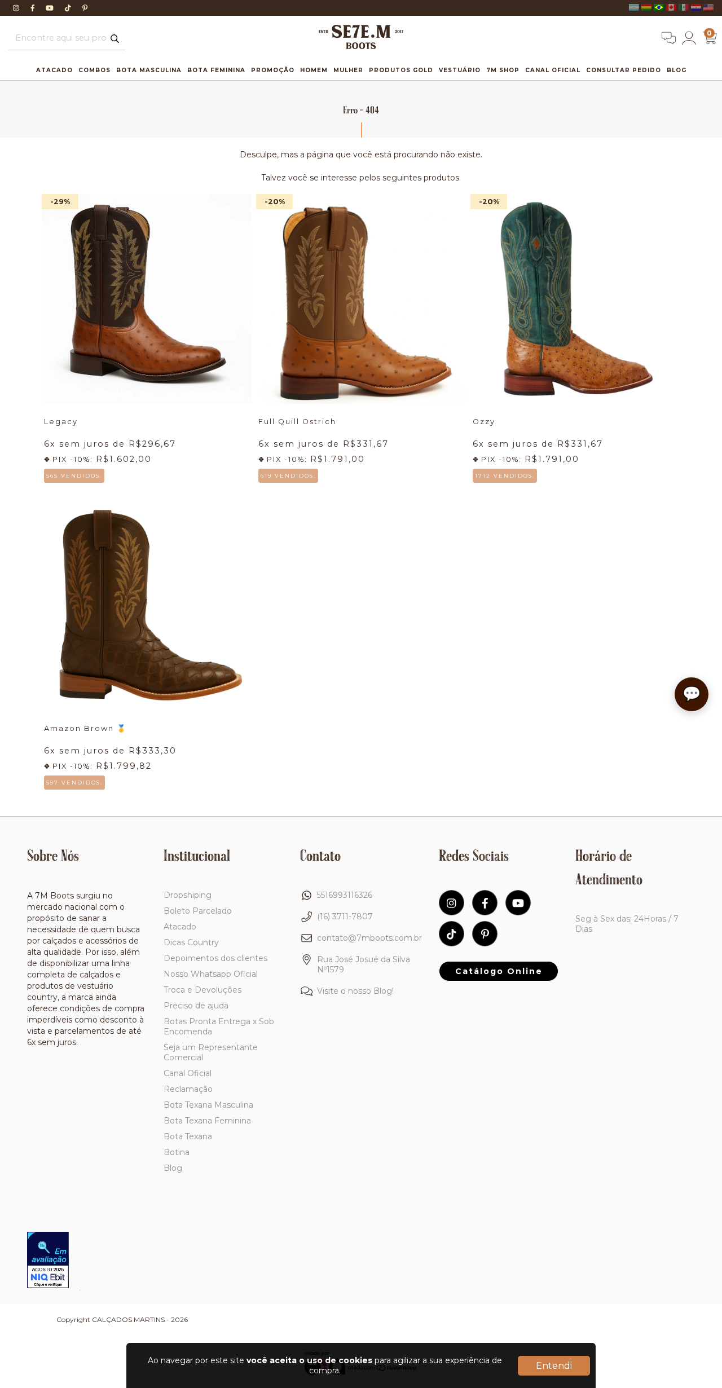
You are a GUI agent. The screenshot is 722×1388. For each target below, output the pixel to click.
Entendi (554, 1365)
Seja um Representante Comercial (211, 1052)
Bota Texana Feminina (207, 1121)
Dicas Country (191, 942)
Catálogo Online (499, 971)
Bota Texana (188, 1136)
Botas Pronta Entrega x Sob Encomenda (219, 1026)
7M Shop (503, 70)
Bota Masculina (149, 70)
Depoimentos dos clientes (215, 958)
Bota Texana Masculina (208, 1105)
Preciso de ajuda (196, 1006)
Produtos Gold (401, 70)
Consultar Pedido (623, 70)
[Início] (361, 46)
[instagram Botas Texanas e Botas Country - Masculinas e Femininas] (17, 8)
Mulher (348, 70)
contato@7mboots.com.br (369, 938)
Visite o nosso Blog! (355, 991)
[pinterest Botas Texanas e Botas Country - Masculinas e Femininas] (85, 8)
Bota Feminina (216, 70)
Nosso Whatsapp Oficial (211, 974)
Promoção (272, 70)
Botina (177, 1152)
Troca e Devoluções (202, 990)
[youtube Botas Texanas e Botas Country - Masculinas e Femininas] (50, 8)
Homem (314, 70)
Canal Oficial (552, 70)
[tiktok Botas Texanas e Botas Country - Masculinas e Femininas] (69, 8)
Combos (94, 70)
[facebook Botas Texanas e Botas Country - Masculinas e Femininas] (34, 8)
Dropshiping (188, 895)
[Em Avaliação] (48, 1261)
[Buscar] (115, 39)
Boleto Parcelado (198, 911)
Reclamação (188, 1089)
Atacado (54, 70)
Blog (676, 70)
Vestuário (460, 70)
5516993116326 (344, 895)
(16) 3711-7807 (345, 916)
